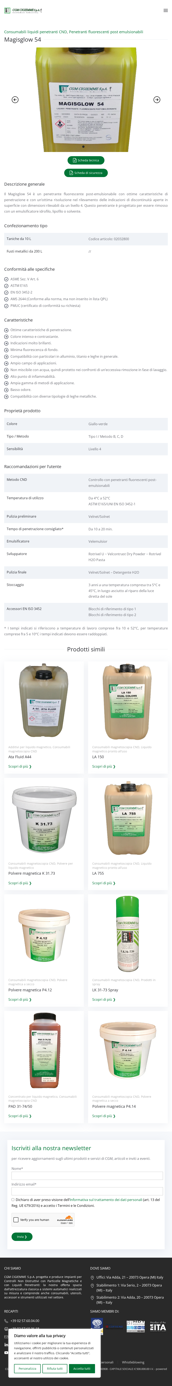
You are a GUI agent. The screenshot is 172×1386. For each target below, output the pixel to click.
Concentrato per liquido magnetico (32, 1097)
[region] (54, 1353)
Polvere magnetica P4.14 (114, 1106)
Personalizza (27, 1369)
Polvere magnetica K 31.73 (31, 873)
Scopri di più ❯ (20, 766)
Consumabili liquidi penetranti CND (35, 31)
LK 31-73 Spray (105, 989)
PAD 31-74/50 (20, 1106)
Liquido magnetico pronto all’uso (121, 749)
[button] (166, 10)
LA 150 (98, 756)
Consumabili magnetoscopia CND (115, 747)
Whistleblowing (133, 1362)
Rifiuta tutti (55, 1369)
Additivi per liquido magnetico (29, 747)
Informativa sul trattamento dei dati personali (106, 1199)
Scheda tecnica (88, 160)
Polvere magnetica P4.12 (30, 989)
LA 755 (98, 873)
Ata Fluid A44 (19, 756)
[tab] (83, 146)
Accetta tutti (81, 1369)
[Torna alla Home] (23, 10)
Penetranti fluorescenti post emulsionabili (106, 31)
